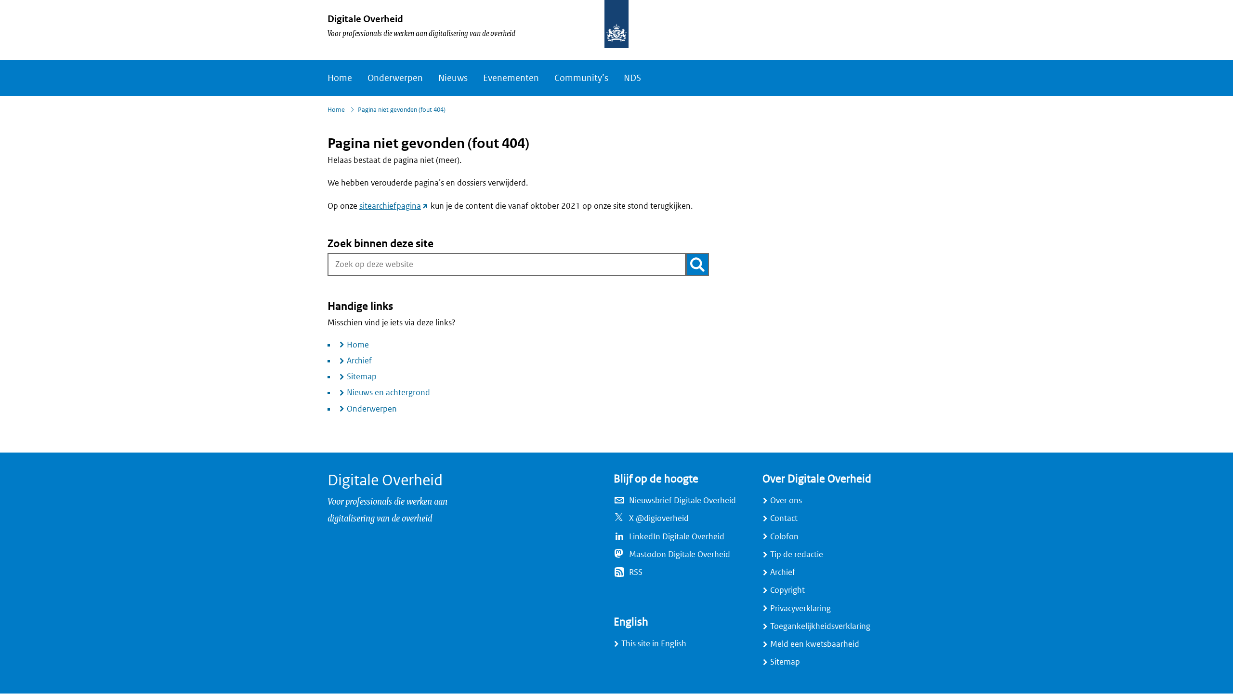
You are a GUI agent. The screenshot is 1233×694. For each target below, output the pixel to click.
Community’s (581, 78)
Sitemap (362, 377)
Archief (359, 361)
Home (340, 78)
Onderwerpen (395, 78)
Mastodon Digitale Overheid (679, 554)
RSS (636, 572)
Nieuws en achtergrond (388, 392)
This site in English (653, 644)
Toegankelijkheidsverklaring (820, 626)
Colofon (784, 537)
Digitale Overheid (365, 19)
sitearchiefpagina (394, 206)
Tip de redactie (796, 554)
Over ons (786, 500)
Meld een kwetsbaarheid (814, 644)
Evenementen (511, 78)
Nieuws (453, 78)
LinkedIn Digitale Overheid (676, 537)
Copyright (787, 590)
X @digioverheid (659, 518)
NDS (632, 78)
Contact (784, 518)
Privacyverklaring (800, 608)
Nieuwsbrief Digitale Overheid (682, 500)
